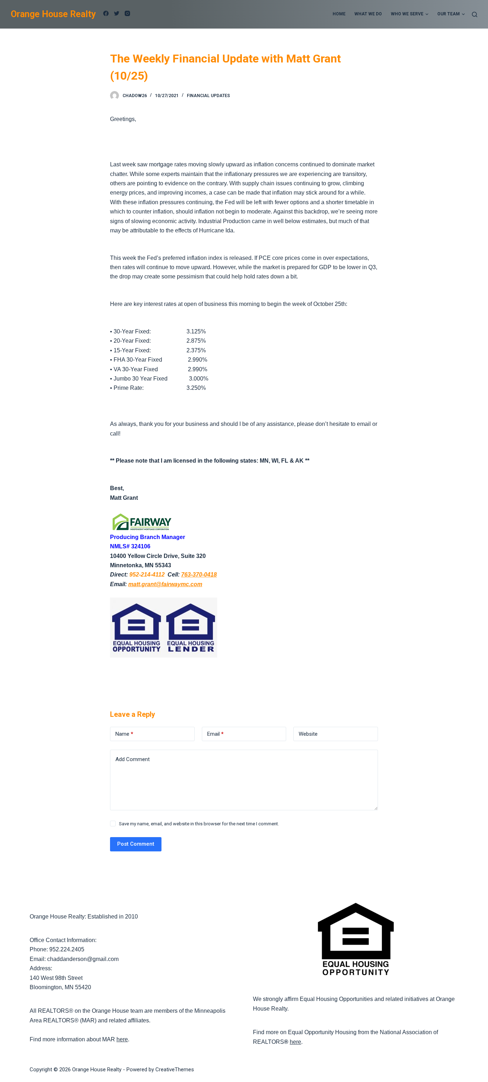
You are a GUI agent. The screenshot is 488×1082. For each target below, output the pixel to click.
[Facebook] (106, 13)
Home (339, 13)
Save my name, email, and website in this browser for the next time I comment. (199, 823)
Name (124, 734)
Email (215, 734)
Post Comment (135, 844)
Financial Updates (208, 95)
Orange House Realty (53, 14)
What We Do (368, 13)
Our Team (448, 13)
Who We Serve (407, 13)
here (122, 1039)
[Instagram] (127, 13)
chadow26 (135, 95)
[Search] (474, 14)
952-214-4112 (147, 575)
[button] (426, 14)
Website (308, 734)
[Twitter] (116, 13)
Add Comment (132, 759)
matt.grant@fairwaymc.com (165, 584)
